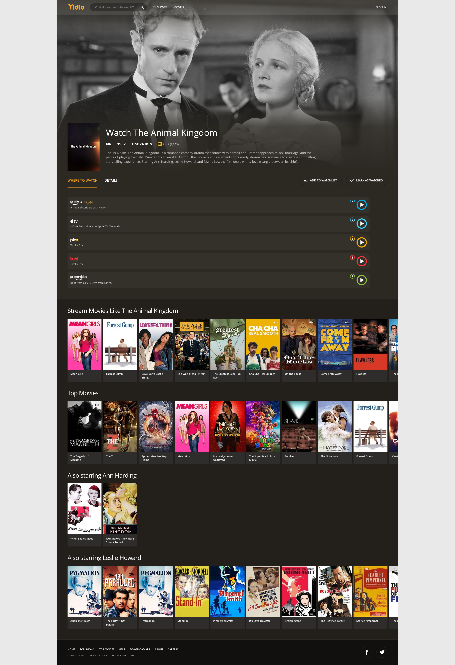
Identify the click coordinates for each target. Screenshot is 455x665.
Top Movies (106, 649)
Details (111, 180)
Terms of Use (118, 655)
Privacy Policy (98, 655)
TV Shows (160, 7)
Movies (179, 7)
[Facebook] (367, 652)
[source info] (352, 201)
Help (122, 649)
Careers (173, 649)
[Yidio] (76, 8)
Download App (140, 649)
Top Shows (87, 649)
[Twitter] (381, 652)
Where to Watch (82, 180)
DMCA (133, 655)
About (159, 649)
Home (71, 649)
